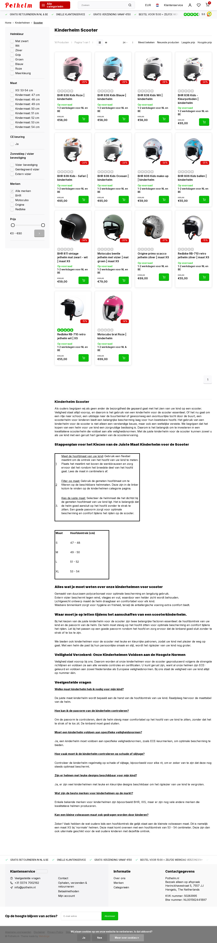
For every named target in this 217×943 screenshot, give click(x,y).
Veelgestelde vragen (27, 878)
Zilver (18, 50)
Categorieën (121, 887)
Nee (99, 937)
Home (8, 22)
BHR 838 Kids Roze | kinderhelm (70, 97)
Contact (63, 878)
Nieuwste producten (168, 42)
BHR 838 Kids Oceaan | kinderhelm (113, 177)
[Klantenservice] (42, 871)
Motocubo (22, 200)
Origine (19, 204)
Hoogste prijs (205, 42)
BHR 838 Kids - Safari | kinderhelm (72, 177)
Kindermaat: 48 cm (27, 99)
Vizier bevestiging (26, 164)
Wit (17, 45)
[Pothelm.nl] (20, 5)
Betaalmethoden (68, 891)
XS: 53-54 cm (24, 90)
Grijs (18, 55)
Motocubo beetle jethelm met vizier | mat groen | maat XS (113, 257)
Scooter (38, 22)
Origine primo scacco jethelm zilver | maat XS (153, 255)
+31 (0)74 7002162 (27, 882)
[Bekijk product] (83, 119)
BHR (18, 195)
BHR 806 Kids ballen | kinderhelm (192, 177)
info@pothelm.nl (25, 887)
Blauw (19, 64)
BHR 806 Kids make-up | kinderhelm (153, 177)
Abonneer (110, 916)
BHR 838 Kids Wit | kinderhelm (150, 97)
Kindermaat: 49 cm (27, 104)
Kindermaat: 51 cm (27, 113)
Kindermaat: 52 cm (27, 117)
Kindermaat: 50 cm (27, 108)
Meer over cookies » (127, 937)
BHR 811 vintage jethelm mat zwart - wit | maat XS (72, 257)
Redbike (20, 209)
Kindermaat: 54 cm (27, 127)
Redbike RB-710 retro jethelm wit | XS (71, 336)
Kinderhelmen (22, 22)
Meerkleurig (23, 73)
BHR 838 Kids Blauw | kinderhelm (111, 97)
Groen (19, 59)
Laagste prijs (188, 42)
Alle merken (23, 191)
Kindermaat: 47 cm (27, 95)
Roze (18, 68)
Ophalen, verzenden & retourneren (72, 884)
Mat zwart (21, 41)
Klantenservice (173, 5)
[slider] (12, 225)
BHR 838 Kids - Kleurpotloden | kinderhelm (188, 99)
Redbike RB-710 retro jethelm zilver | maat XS (193, 255)
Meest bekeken (146, 42)
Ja (16, 144)
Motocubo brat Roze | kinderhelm (111, 336)
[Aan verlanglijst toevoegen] (86, 57)
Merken (119, 882)
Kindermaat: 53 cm (27, 122)
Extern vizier (23, 174)
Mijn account (66, 896)
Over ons (119, 878)
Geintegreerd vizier (27, 169)
